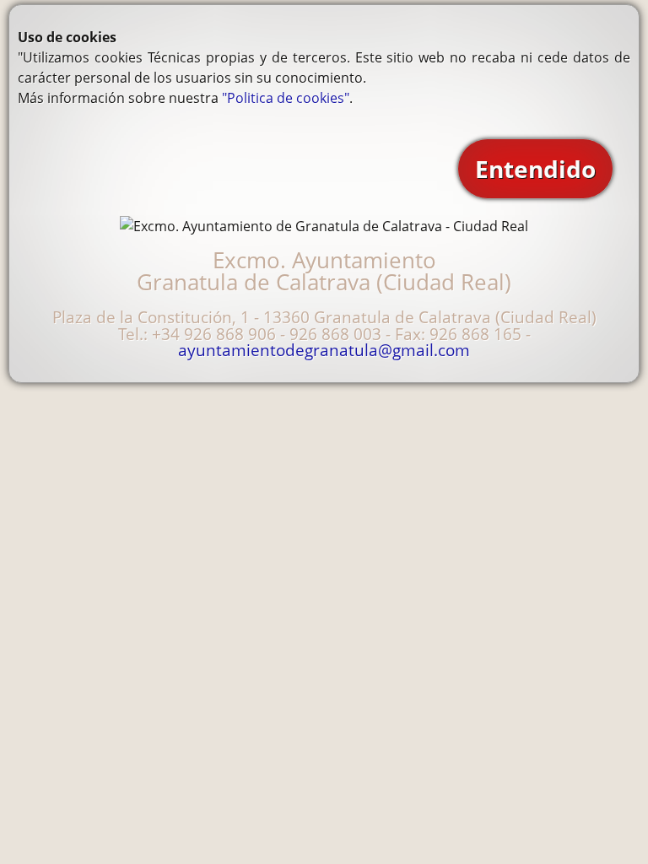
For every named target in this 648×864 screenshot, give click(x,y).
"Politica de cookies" (285, 98)
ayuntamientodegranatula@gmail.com (324, 349)
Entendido (535, 169)
